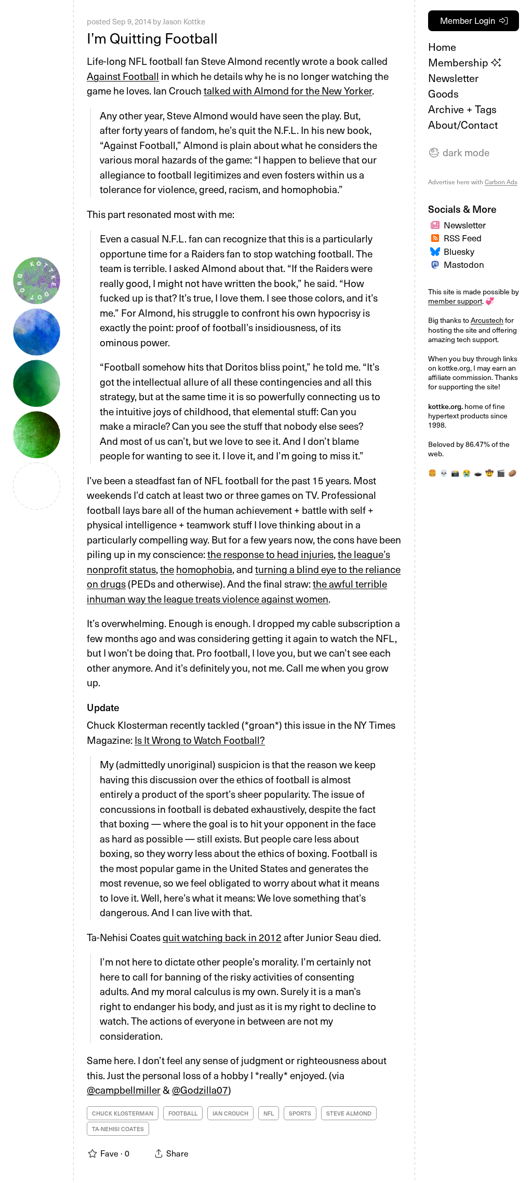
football (182, 1113)
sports (300, 1113)
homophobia (204, 569)
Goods (443, 93)
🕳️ (478, 473)
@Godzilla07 (200, 1089)
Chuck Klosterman (122, 1113)
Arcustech (487, 320)
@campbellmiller (124, 1089)
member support (455, 300)
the (167, 569)
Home (442, 47)
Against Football (123, 76)
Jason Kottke (184, 21)
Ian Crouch (230, 1113)
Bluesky (459, 251)
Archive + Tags (462, 109)
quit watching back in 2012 (222, 937)
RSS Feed (463, 237)
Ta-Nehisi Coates (118, 1128)
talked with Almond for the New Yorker (288, 90)
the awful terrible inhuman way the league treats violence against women (237, 591)
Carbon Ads (501, 181)
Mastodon (464, 264)
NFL (268, 1113)
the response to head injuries (270, 554)
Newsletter (453, 78)
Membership (459, 62)
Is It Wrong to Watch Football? (200, 739)
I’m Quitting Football (152, 37)
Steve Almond (348, 1113)
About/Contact (463, 124)
